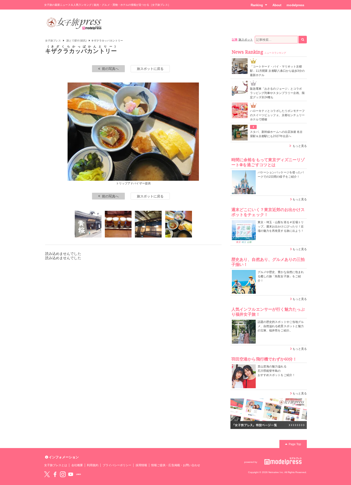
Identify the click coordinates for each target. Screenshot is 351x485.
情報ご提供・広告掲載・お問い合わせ (175, 465)
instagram (63, 474)
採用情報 (141, 465)
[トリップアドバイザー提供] (88, 224)
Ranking (257, 5)
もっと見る (299, 146)
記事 (235, 39)
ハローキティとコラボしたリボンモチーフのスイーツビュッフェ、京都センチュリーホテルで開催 (277, 115)
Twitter (47, 474)
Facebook (55, 474)
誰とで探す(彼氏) (76, 40)
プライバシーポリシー (117, 465)
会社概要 (77, 465)
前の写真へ (110, 69)
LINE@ (78, 474)
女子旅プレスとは (55, 465)
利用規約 (92, 465)
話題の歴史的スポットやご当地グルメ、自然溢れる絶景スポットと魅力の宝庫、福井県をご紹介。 (281, 326)
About (276, 5)
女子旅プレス (53, 40)
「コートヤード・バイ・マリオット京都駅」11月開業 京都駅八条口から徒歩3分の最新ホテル (277, 71)
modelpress (295, 5)
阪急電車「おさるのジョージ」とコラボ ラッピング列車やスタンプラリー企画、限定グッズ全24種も (277, 93)
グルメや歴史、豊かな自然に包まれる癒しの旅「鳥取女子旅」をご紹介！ (281, 276)
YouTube (71, 474)
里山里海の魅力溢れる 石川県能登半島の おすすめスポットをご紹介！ (276, 371)
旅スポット (246, 39)
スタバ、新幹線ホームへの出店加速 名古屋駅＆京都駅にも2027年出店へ (276, 134)
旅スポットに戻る (150, 69)
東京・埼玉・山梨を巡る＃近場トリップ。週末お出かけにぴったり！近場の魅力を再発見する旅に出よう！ (281, 226)
